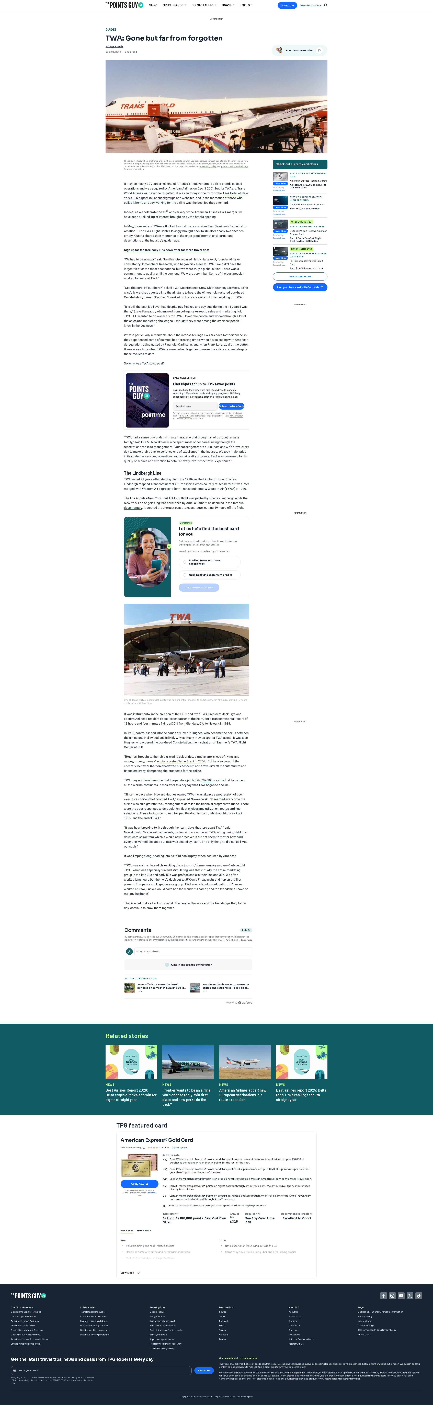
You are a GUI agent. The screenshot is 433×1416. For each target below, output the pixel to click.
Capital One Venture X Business (27, 1330)
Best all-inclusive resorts (162, 1325)
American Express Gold (23, 1325)
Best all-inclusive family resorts (166, 1330)
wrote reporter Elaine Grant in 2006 (181, 761)
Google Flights (157, 1311)
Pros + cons (127, 1230)
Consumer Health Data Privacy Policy (377, 1330)
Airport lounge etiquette (162, 1339)
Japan (222, 1316)
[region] (188, 975)
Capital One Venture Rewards (26, 1311)
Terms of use (364, 1321)
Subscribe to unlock (231, 406)
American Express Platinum (25, 1321)
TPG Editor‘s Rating (131, 1147)
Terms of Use (184, 416)
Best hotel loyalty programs (94, 1334)
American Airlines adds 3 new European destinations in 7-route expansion (243, 1095)
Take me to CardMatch (199, 587)
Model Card (364, 1334)
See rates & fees (279, 190)
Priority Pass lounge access (94, 1325)
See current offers (300, 276)
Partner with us (296, 1343)
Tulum (222, 1330)
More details (144, 1230)
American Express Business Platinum (30, 1339)
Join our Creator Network (301, 1339)
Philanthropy (295, 1316)
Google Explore (157, 1316)
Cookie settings (366, 1325)
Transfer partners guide (92, 1311)
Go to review (180, 1147)
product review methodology (234, 166)
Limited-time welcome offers (25, 1343)
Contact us (294, 1325)
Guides (111, 29)
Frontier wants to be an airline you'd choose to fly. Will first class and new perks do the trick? (186, 1097)
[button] (177, 1214)
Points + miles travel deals (93, 1321)
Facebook (159, 198)
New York (223, 1321)
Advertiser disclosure (310, 5)
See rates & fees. (147, 1194)
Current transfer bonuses (93, 1316)
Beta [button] (244, 930)
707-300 (206, 780)
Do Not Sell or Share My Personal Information (380, 1311)
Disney (222, 1339)
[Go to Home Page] (124, 5)
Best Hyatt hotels (158, 1334)
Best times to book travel (162, 1321)
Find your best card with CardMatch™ (300, 287)
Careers (293, 1321)
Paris (221, 1325)
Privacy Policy (236, 416)
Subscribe (287, 5)
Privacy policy (365, 1316)
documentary (133, 507)
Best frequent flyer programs (95, 1330)
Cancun (223, 1334)
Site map (293, 1330)
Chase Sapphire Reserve (23, 1316)
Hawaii (222, 1311)
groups (170, 198)
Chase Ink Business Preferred (25, 1334)
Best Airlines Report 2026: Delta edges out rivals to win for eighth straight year (131, 1095)
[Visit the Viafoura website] (245, 1002)
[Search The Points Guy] (325, 5)
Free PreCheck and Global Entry (165, 1343)
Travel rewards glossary (162, 1348)
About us (293, 1311)
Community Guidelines (171, 936)
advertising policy (208, 166)
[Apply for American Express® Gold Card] (139, 1165)
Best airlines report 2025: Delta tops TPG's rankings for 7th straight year (301, 1095)
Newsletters (294, 1334)
